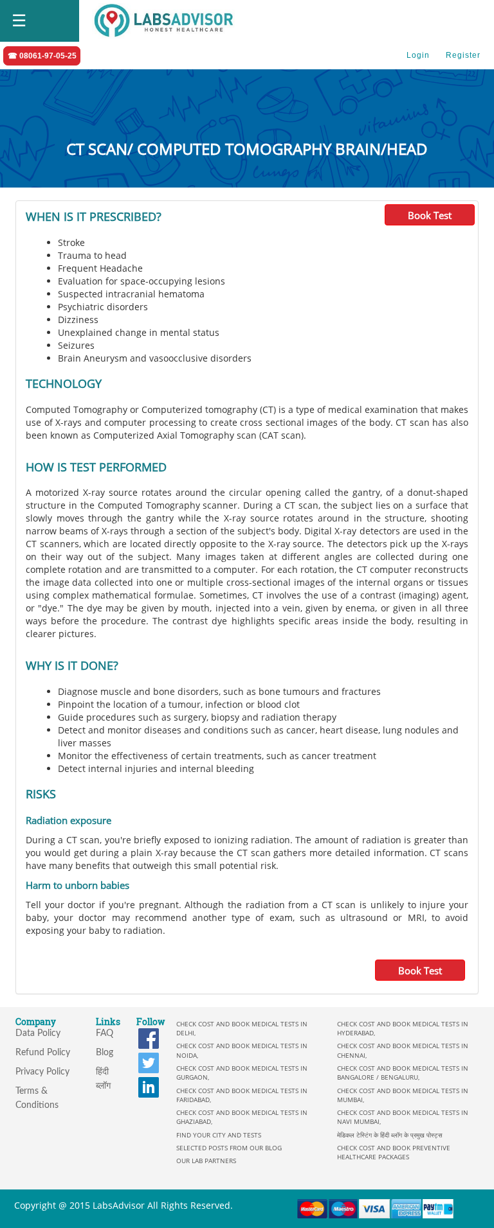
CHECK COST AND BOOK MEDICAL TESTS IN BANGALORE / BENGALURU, (402, 1073)
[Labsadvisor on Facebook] (148, 1037)
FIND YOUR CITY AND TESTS (218, 1134)
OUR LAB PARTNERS (206, 1160)
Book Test (430, 215)
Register (463, 55)
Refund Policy (42, 1052)
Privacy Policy (42, 1071)
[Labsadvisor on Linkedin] (148, 1086)
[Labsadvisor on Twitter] (148, 1062)
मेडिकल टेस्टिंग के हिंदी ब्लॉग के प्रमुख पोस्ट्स (390, 1134)
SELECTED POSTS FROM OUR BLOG (229, 1147)
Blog (104, 1052)
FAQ (104, 1033)
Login (418, 55)
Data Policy (37, 1033)
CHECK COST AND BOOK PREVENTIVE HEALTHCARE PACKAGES (393, 1152)
